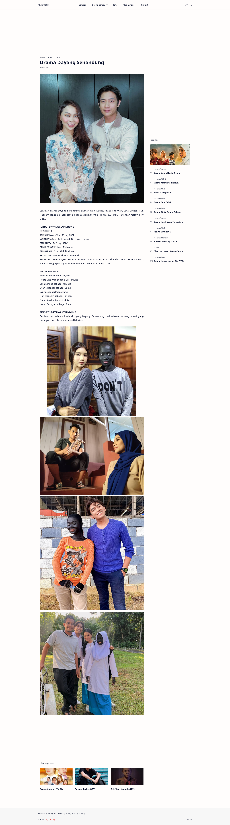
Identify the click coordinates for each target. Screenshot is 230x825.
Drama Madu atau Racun (166, 182)
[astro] (158, 169)
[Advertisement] (115, 32)
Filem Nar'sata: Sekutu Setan (168, 251)
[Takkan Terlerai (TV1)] (91, 776)
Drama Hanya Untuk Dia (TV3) (169, 261)
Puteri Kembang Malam (166, 241)
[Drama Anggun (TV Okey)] (56, 776)
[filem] (157, 247)
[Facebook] (42, 813)
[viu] (163, 198)
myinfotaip (73, 819)
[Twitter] (61, 813)
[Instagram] (52, 813)
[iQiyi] (164, 179)
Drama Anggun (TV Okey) (52, 789)
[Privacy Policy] (71, 813)
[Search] (191, 5)
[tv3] (163, 189)
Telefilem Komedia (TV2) (123, 789)
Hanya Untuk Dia (162, 231)
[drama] (163, 169)
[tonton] (165, 238)
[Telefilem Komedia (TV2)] (127, 776)
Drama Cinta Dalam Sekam (167, 212)
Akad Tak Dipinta (162, 192)
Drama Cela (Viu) (162, 202)
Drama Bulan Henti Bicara (167, 173)
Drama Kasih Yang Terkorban (168, 222)
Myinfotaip (43, 4)
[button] (186, 5)
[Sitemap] (82, 813)
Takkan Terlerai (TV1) (85, 789)
